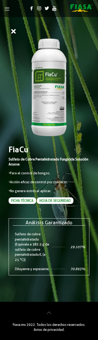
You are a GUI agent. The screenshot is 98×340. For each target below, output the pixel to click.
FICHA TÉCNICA (22, 200)
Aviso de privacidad (49, 329)
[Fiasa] (81, 10)
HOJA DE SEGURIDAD (55, 200)
